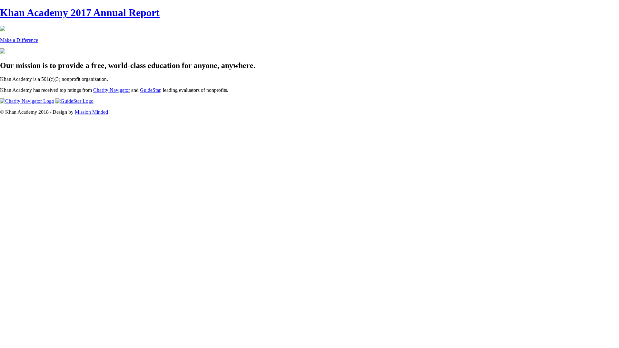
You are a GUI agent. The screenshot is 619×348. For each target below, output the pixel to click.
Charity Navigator (111, 90)
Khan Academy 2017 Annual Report (80, 12)
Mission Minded (91, 112)
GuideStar (150, 90)
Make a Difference (19, 40)
